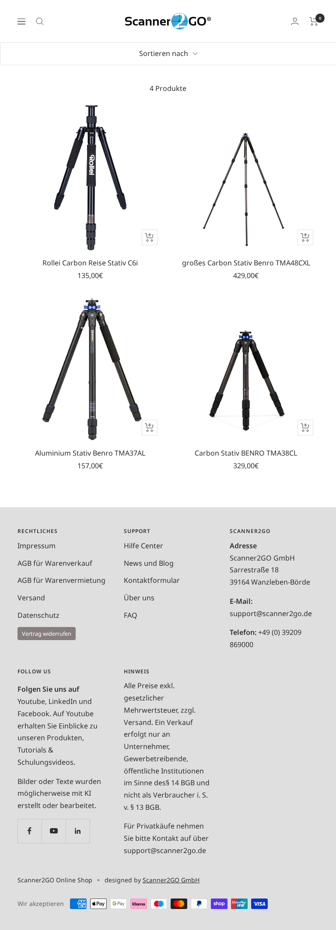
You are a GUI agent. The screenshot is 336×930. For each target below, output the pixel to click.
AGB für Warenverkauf (55, 563)
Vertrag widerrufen (46, 633)
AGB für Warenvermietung (61, 580)
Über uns (139, 598)
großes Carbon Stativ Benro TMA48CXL (246, 263)
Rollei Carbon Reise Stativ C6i (90, 263)
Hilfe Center (143, 545)
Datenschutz (39, 615)
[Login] (295, 21)
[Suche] (40, 21)
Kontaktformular (152, 580)
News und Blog (149, 563)
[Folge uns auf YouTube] (54, 831)
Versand (31, 598)
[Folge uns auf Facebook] (30, 831)
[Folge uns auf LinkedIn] (78, 831)
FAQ (130, 615)
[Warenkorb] (313, 21)
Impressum (37, 545)
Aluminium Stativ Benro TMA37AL (90, 453)
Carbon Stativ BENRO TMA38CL (246, 453)
